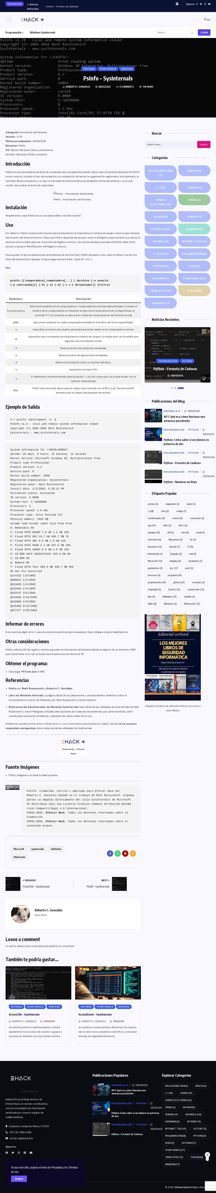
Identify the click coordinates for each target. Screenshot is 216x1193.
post (189, 568)
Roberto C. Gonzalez (24, 1021)
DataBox (161, 216)
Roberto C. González (42, 795)
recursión (198, 582)
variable (189, 596)
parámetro (195, 560)
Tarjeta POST (160, 290)
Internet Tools (194, 241)
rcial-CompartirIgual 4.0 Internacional (57, 808)
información (155, 553)
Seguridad (154, 589)
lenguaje (176, 553)
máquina (175, 560)
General (194, 216)
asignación (172, 503)
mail (192, 553)
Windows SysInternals (42, 32)
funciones (155, 546)
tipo (151, 596)
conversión (197, 518)
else (185, 532)
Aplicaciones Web (161, 173)
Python (160, 266)
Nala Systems (50, 775)
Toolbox (194, 290)
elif (170, 532)
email (200, 532)
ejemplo (154, 532)
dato (167, 525)
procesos (154, 575)
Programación (13, 32)
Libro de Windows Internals (26, 695)
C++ (160, 187)
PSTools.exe (28, 671)
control (177, 518)
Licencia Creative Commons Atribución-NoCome (97, 804)
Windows (161, 303)
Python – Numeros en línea (180, 482)
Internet (161, 241)
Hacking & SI (160, 229)
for (193, 539)
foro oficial (45, 723)
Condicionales (156, 518)
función (174, 546)
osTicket (161, 253)
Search (204, 144)
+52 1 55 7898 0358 (20, 1132)
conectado (37, 946)
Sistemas (161, 278)
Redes (194, 266)
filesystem (175, 539)
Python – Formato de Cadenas (62, 6)
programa (175, 575)
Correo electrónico (160, 202)
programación (157, 582)
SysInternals (101, 799)
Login (204, 32)
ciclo (165, 511)
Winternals (19, 857)
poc (174, 568)
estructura (154, 539)
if (190, 546)
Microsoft (19, 848)
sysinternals (37, 848)
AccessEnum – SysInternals (95, 1014)
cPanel (194, 199)
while (152, 603)
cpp (152, 525)
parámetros (155, 568)
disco (183, 525)
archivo (153, 503)
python (179, 582)
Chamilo (194, 187)
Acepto (19, 1178)
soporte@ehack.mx (116, 632)
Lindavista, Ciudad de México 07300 (28, 1126)
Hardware (194, 229)
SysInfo (174, 589)
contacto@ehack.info (21, 1138)
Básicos (194, 170)
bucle (191, 503)
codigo (181, 511)
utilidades (56, 848)
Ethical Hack (104, 791)
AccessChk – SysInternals (24, 1014)
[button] (172, 388)
